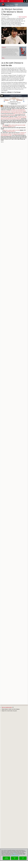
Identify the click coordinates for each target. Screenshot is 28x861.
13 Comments (24, 16)
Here (14, 853)
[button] (8, 1)
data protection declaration (15, 855)
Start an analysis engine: (7, 707)
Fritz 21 (4, 47)
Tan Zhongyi (19, 100)
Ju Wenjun (6, 100)
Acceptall (23, 858)
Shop (2, 1)
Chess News (10, 5)
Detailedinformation (6, 858)
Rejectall (15, 858)
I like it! (20, 16)
